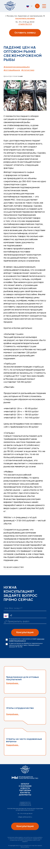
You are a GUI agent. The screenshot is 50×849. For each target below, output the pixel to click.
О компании (25, 786)
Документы (25, 795)
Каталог (25, 784)
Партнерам (25, 790)
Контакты (25, 793)
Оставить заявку (25, 33)
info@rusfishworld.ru (25, 817)
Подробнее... (12, 683)
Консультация (24, 632)
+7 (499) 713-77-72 (25, 803)
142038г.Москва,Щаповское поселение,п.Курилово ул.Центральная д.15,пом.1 (25, 809)
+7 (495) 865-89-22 (25, 805)
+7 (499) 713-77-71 (25, 24)
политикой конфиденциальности (20, 838)
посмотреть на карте (25, 18)
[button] (6, 616)
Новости (25, 788)
